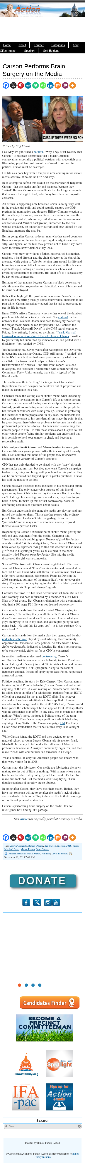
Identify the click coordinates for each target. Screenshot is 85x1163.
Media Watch (33, 853)
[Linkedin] (50, 85)
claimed (63, 317)
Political (46, 853)
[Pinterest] (20, 85)
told (62, 723)
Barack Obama (35, 845)
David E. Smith (59, 853)
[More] (72, 85)
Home (7, 45)
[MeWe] (28, 85)
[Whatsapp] (43, 85)
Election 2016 (64, 845)
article (23, 819)
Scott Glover (42, 849)
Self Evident (51, 50)
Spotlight (29, 50)
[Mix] (57, 85)
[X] (13, 85)
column (38, 152)
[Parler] (65, 85)
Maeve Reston (28, 849)
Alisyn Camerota (18, 845)
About (22, 45)
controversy (49, 656)
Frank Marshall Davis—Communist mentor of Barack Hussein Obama (39, 334)
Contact (39, 45)
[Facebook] (6, 85)
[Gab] (35, 85)
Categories (58, 45)
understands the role (14, 639)
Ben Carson (50, 845)
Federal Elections (17, 853)
